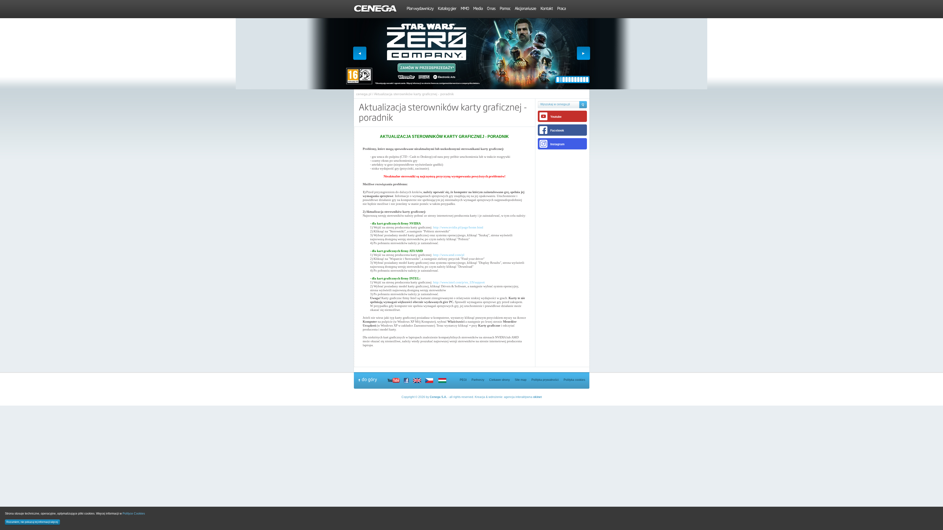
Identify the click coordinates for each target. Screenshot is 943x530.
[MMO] (465, 9)
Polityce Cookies (134, 513)
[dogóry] (373, 380)
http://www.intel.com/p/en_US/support (459, 282)
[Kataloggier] (447, 9)
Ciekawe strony (499, 380)
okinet (537, 397)
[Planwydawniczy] (420, 9)
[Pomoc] (505, 9)
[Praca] (561, 9)
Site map (521, 380)
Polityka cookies (574, 380)
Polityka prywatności (545, 380)
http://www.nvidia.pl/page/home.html (458, 227)
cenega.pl (363, 94)
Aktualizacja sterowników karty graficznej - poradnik (414, 94)
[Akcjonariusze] (525, 9)
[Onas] (491, 9)
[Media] (478, 9)
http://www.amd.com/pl (448, 255)
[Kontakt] (547, 9)
